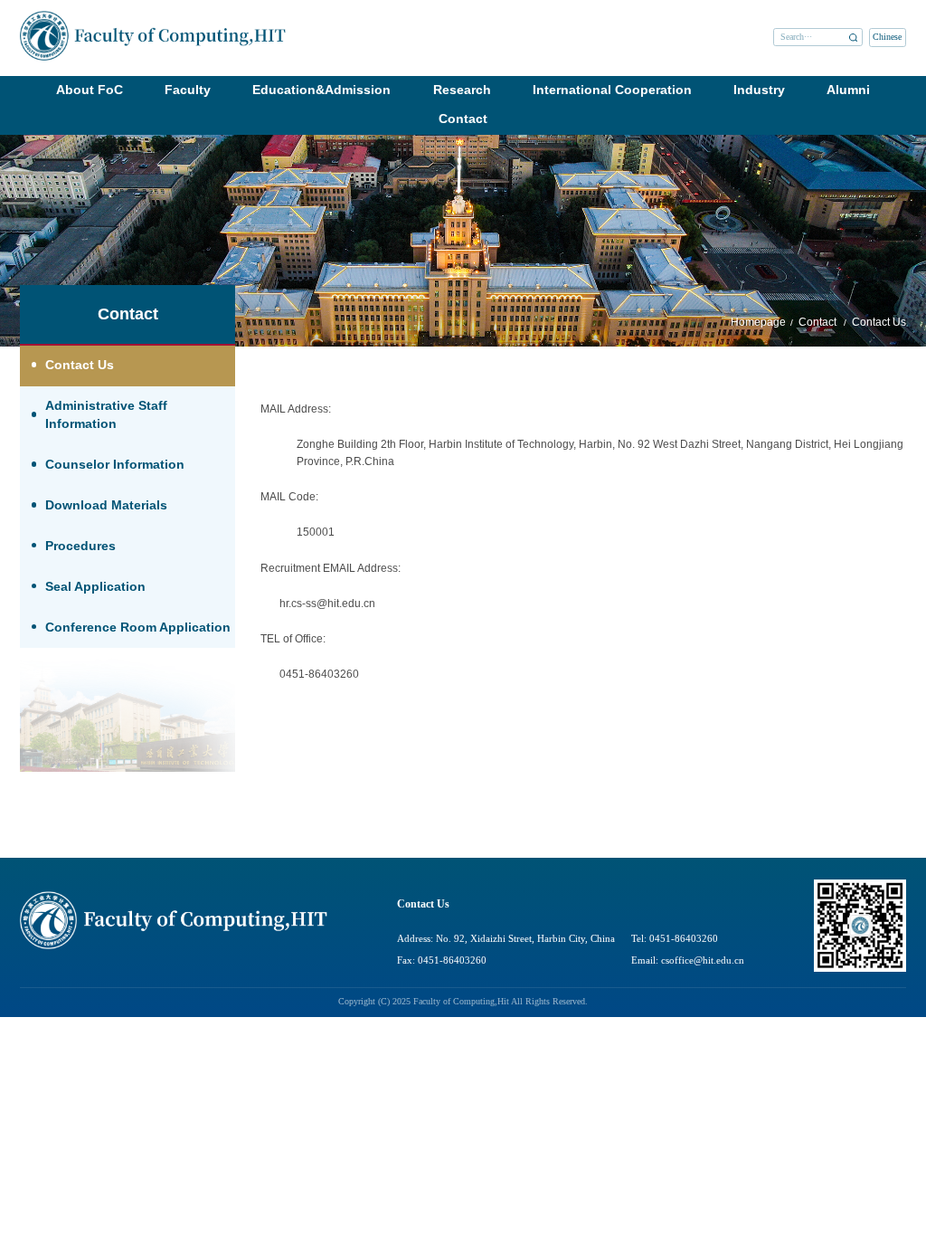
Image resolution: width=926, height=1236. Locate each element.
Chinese (887, 37)
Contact (463, 119)
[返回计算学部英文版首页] (153, 17)
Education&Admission (321, 90)
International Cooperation (612, 90)
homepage (758, 322)
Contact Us (879, 322)
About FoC (89, 90)
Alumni (848, 90)
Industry (759, 90)
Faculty (188, 90)
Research (462, 90)
